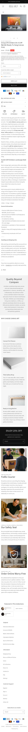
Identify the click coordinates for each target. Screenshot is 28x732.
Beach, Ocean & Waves (8, 633)
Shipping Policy (7, 654)
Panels (2, 63)
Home (4, 661)
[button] (3, 6)
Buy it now (14, 85)
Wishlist (5, 698)
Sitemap (5, 678)
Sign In (5, 691)
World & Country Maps (8, 644)
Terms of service (23, 726)
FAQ (4, 675)
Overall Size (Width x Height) (7, 70)
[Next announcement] (25, 1)
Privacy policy (16, 726)
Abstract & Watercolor (8, 626)
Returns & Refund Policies (9, 657)
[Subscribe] (23, 441)
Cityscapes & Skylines (8, 637)
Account (5, 695)
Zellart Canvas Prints (13, 724)
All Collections (6, 664)
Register (5, 688)
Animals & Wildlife (7, 630)
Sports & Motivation (8, 640)
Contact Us (9, 265)
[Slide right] (17, 38)
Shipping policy (15, 728)
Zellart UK (5, 702)
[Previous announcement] (3, 1)
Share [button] (4, 270)
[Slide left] (10, 38)
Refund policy (8, 726)
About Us (5, 668)
